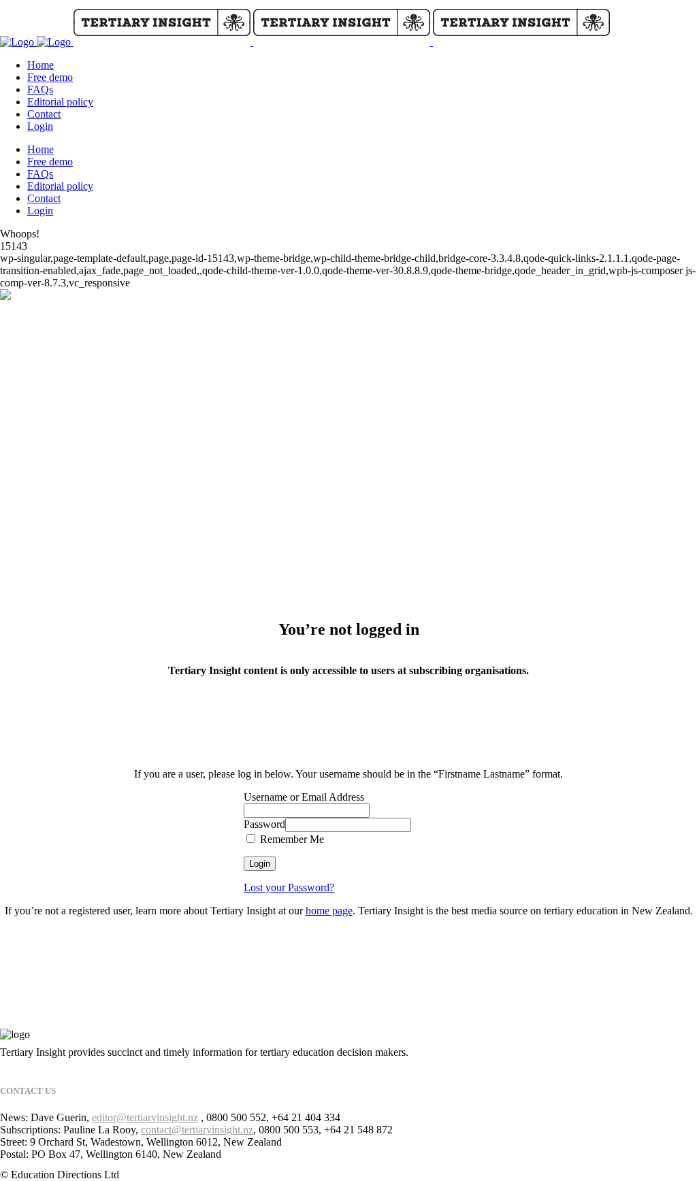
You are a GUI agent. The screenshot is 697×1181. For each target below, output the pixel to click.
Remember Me (290, 839)
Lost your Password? (289, 887)
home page (329, 910)
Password (264, 824)
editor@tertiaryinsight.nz (145, 1117)
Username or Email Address (304, 797)
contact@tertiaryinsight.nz (197, 1129)
